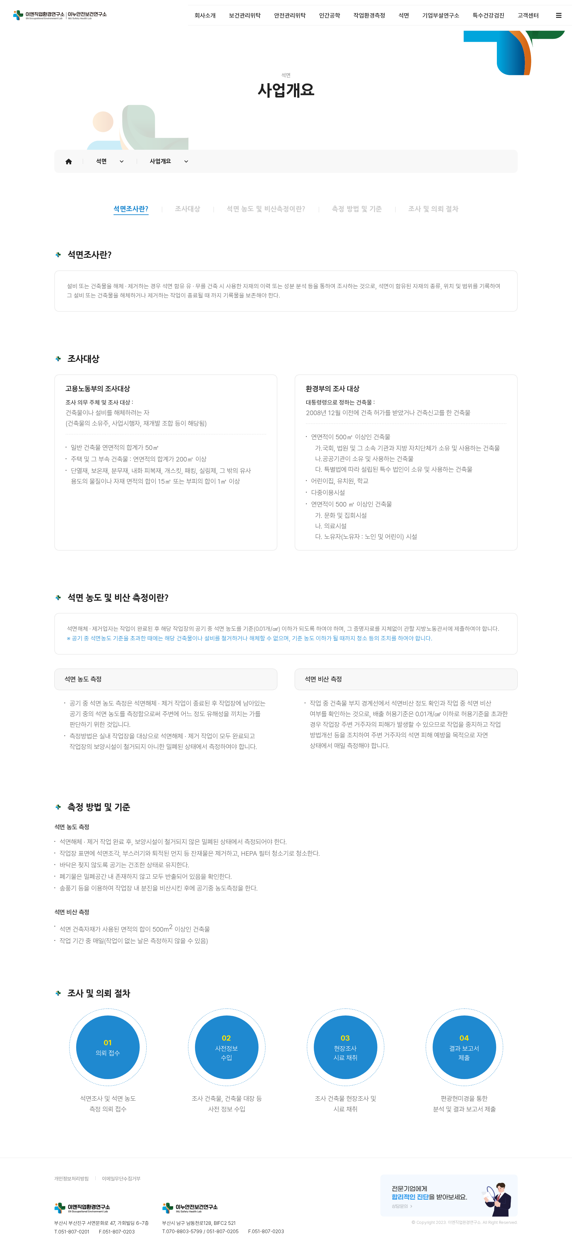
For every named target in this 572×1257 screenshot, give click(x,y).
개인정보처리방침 (71, 1179)
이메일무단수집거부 (121, 1179)
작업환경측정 (369, 15)
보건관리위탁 (245, 15)
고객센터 (528, 15)
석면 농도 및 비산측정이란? (266, 209)
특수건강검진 (488, 15)
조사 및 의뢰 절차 (433, 209)
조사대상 (187, 209)
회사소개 (205, 15)
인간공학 (329, 15)
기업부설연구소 (440, 15)
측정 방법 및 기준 (357, 209)
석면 (404, 15)
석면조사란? (131, 209)
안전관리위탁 (290, 15)
